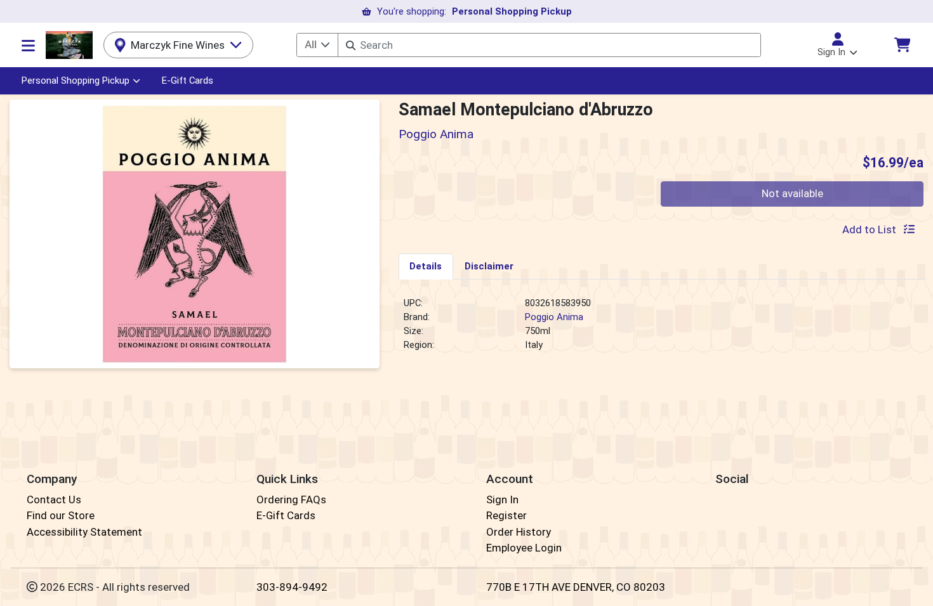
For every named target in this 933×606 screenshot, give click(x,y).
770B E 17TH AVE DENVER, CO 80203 (575, 587)
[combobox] (549, 45)
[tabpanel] (661, 329)
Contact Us (54, 499)
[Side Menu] (28, 45)
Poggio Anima (554, 317)
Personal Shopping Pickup (75, 80)
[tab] (426, 266)
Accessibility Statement (84, 531)
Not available (792, 193)
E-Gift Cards (187, 80)
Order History (518, 531)
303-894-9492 (292, 587)
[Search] (350, 45)
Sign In (502, 499)
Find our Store (61, 515)
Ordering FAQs (291, 499)
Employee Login (524, 547)
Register (506, 515)
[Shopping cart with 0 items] (902, 45)
